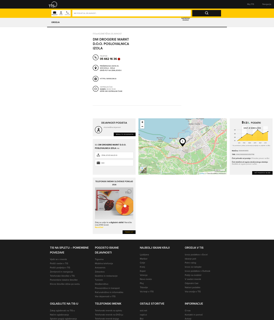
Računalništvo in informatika (109, 292)
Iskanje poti (190, 258)
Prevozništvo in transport (107, 288)
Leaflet (202, 173)
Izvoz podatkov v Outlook (197, 271)
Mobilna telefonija (104, 263)
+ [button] (142, 122)
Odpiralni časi (191, 283)
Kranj (142, 266)
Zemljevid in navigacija (61, 271)
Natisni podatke (192, 287)
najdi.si (143, 314)
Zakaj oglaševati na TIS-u (62, 310)
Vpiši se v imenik (58, 259)
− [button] (142, 126)
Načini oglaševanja (59, 314)
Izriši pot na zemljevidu (111, 70)
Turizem (99, 279)
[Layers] (143, 170)
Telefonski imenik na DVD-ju (109, 314)
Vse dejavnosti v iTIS (105, 296)
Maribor (143, 258)
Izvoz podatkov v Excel (196, 254)
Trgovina (99, 259)
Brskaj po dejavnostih (124, 134)
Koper (143, 271)
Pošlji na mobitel (193, 275)
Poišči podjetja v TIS (60, 267)
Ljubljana (144, 254)
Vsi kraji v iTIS (147, 291)
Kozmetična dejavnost (110, 33)
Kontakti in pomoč (194, 314)
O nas (188, 310)
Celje (142, 262)
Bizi (102, 163)
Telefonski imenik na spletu (108, 310)
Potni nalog (190, 262)
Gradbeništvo (101, 284)
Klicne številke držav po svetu (65, 284)
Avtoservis (100, 267)
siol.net (143, 310)
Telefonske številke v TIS (62, 275)
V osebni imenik (193, 279)
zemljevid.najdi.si (109, 155)
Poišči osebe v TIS (59, 263)
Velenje (144, 275)
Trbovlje (144, 287)
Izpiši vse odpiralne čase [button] (111, 91)
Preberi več (129, 232)
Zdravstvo (100, 271)
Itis (94, 33)
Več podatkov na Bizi (262, 173)
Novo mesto (146, 279)
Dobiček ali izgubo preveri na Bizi (244, 164)
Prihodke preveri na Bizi (260, 158)
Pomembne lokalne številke (64, 279)
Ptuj (142, 283)
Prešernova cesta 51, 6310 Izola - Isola (109, 67)
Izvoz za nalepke (193, 266)
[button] (55, 4)
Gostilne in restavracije (106, 275)
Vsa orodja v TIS (193, 291)
